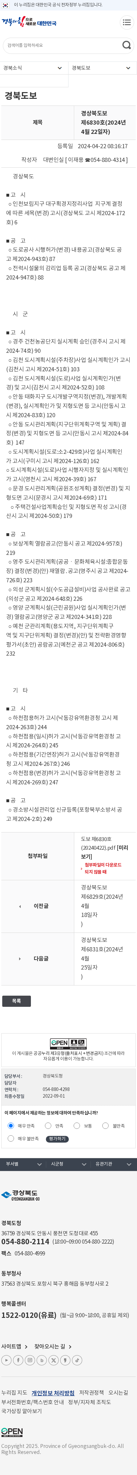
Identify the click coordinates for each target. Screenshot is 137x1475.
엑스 (53, 1360)
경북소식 (12, 68)
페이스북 (18, 1360)
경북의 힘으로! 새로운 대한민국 (29, 25)
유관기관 (104, 1164)
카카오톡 (65, 1360)
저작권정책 (91, 1393)
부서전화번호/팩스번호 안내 (32, 1402)
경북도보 (81, 68)
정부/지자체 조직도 (89, 1402)
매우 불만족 (28, 1139)
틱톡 (77, 1360)
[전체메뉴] (127, 22)
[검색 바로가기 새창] (126, 45)
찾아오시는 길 (49, 1347)
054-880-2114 (25, 1242)
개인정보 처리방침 (53, 1393)
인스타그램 (30, 1360)
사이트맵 (11, 1347)
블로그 (42, 1360)
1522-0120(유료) (29, 1315)
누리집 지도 (14, 1393)
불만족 (119, 1126)
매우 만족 (26, 1126)
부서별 (12, 1164)
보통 (88, 1126)
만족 (59, 1126)
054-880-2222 (97, 1242)
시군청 (57, 1164)
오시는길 (118, 1393)
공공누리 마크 (12, 1432)
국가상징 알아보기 (21, 1411)
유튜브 (6, 1360)
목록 (16, 1001)
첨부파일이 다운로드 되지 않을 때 (103, 868)
